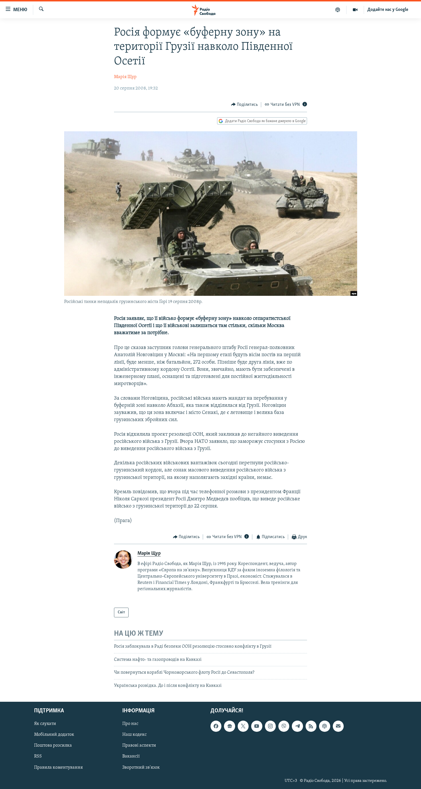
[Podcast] (324, 726)
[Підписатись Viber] (283, 726)
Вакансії (131, 756)
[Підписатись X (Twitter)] (243, 726)
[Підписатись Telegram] (297, 726)
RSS (38, 756)
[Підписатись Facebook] (215, 726)
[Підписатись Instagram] (270, 726)
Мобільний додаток (54, 734)
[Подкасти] (338, 10)
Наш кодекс (134, 734)
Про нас (130, 723)
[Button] (244, 104)
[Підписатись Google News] (229, 726)
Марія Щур (125, 77)
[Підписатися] (338, 726)
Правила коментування (58, 767)
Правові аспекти (139, 745)
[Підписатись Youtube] (256, 726)
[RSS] (311, 726)
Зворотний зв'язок (141, 767)
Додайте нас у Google (387, 9)
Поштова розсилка (53, 745)
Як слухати (45, 723)
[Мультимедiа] (355, 10)
